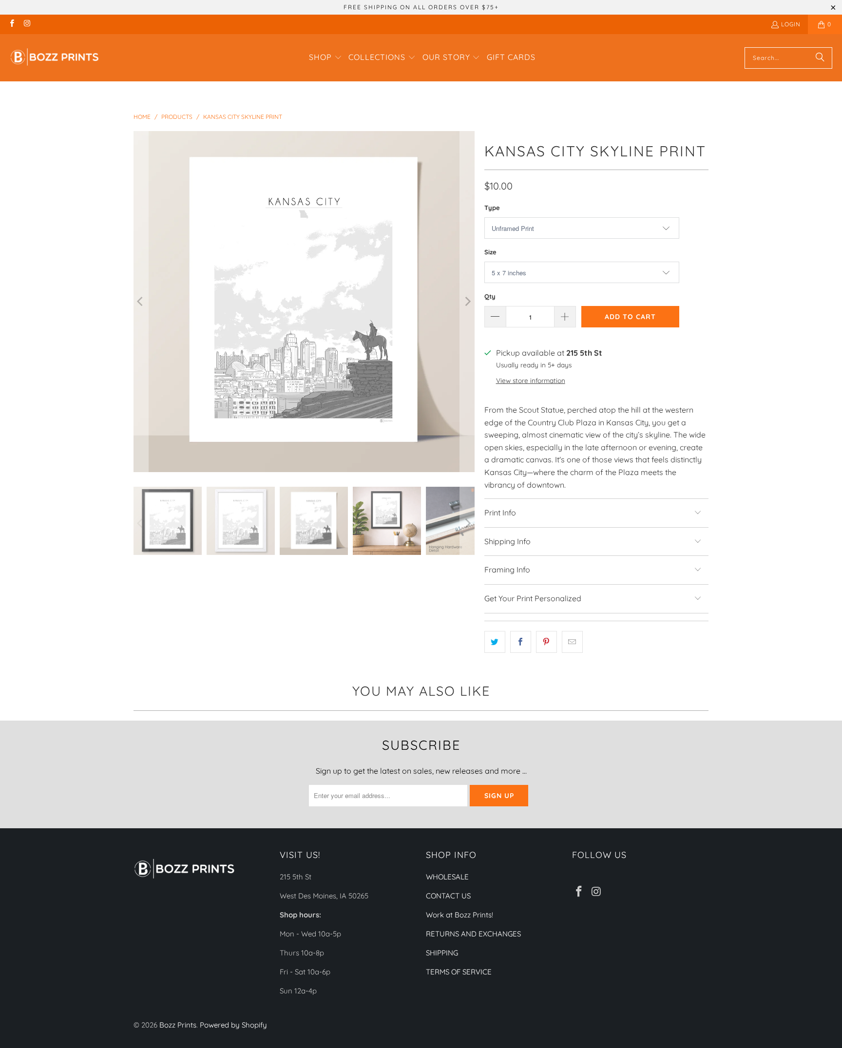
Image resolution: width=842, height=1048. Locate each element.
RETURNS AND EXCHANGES (473, 933)
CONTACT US (448, 895)
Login (791, 24)
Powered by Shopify (233, 1024)
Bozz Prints (177, 1024)
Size (490, 252)
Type (492, 207)
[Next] (467, 301)
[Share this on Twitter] (494, 642)
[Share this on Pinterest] (546, 642)
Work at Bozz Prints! (459, 914)
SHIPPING (442, 952)
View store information (530, 380)
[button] (325, 58)
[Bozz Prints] (55, 57)
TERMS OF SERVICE (459, 971)
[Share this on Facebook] (520, 642)
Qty (490, 296)
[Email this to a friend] (572, 642)
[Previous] (141, 301)
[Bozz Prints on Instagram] (26, 24)
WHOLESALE (447, 876)
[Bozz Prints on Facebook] (11, 24)
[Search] (820, 58)
